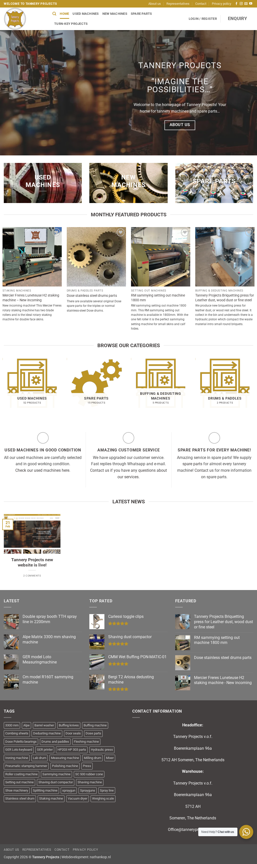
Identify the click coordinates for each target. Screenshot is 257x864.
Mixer (110, 758)
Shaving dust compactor (55, 782)
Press (87, 766)
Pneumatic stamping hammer (26, 766)
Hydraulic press (102, 749)
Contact (200, 4)
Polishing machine (65, 766)
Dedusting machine (47, 733)
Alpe (26, 725)
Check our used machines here (42, 470)
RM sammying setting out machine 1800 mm (158, 297)
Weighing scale (103, 798)
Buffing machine (95, 725)
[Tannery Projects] (24, 19)
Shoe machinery (16, 790)
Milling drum (92, 758)
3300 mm (12, 725)
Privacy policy (221, 4)
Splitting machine (45, 790)
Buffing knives (69, 725)
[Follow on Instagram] (241, 4)
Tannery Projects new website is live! (32, 562)
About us (154, 4)
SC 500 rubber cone (89, 774)
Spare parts (141, 14)
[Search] (54, 14)
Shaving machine (90, 782)
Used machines (86, 14)
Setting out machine (19, 782)
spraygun (68, 790)
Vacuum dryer (77, 798)
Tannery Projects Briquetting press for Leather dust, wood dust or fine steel (224, 297)
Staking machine (51, 798)
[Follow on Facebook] (236, 4)
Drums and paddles (55, 741)
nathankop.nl (100, 857)
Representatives (177, 4)
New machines (114, 14)
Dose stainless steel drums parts (92, 296)
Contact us (204, 470)
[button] (203, 19)
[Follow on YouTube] (250, 4)
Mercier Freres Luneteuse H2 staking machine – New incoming (31, 297)
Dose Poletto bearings (21, 741)
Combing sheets (16, 733)
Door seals (73, 733)
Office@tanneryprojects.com (193, 829)
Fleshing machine (86, 741)
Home (64, 14)
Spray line (107, 790)
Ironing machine (16, 758)
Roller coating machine (21, 774)
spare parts (192, 463)
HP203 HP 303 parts (71, 749)
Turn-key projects (71, 24)
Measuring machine (65, 758)
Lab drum (39, 758)
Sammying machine (56, 774)
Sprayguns (87, 790)
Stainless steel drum (19, 798)
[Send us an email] (245, 4)
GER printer (45, 749)
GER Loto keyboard (18, 749)
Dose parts (93, 733)
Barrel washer (44, 725)
